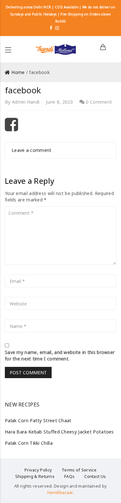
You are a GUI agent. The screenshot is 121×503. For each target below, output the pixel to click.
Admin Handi (25, 102)
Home (18, 72)
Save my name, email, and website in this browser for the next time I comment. (60, 355)
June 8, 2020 (59, 102)
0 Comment (98, 102)
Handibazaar (59, 492)
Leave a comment (32, 150)
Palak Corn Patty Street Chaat (38, 420)
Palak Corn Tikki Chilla (29, 443)
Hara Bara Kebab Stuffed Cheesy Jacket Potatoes (59, 432)
